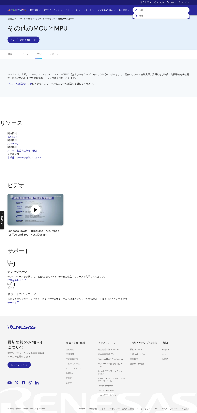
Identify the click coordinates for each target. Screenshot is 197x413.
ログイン (185, 2)
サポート (53, 54)
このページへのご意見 (179, 408)
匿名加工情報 (128, 408)
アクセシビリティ (144, 408)
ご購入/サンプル (137, 354)
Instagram (30, 383)
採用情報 (70, 354)
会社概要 (70, 349)
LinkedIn (37, 383)
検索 (161, 10)
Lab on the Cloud (106, 390)
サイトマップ (161, 408)
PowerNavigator (105, 385)
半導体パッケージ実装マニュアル (24, 157)
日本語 (165, 359)
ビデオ (38, 54)
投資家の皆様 (72, 359)
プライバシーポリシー (110, 408)
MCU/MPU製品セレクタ (19, 83)
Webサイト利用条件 (88, 408)
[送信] (135, 16)
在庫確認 (134, 359)
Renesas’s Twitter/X (16, 383)
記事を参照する (15, 280)
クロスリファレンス (107, 395)
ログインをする (19, 364)
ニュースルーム (73, 363)
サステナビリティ (74, 368)
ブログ (69, 378)
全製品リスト (12, 19)
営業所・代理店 (137, 363)
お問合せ (70, 373)
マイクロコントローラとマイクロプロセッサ (37, 19)
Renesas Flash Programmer (110, 359)
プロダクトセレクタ (25, 39)
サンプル (161, 2)
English (165, 349)
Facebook (23, 383)
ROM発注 (12, 136)
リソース (23, 54)
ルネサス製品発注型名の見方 (22, 150)
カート (173, 2)
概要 (10, 54)
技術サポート (136, 349)
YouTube (9, 383)
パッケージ (13, 143)
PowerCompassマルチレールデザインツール (111, 379)
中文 (164, 354)
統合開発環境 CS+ (106, 354)
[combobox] (161, 16)
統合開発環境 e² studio (108, 349)
